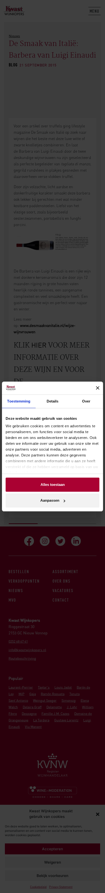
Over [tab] (86, 401)
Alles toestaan (53, 484)
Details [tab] (53, 401)
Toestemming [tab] (18, 401)
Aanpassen (49, 500)
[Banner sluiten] (97, 388)
